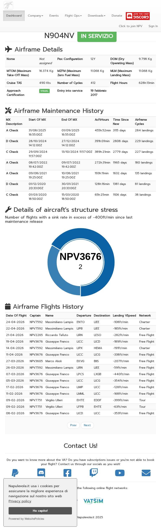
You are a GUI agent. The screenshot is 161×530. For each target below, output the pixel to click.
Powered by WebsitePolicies (26, 518)
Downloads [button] (95, 15)
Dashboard (14, 15)
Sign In (153, 26)
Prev (73, 425)
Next (87, 425)
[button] (35, 16)
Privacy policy (20, 501)
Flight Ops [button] (72, 15)
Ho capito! (40, 510)
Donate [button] (117, 15)
